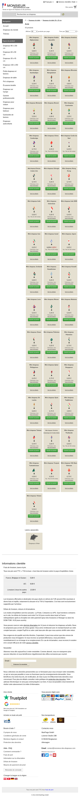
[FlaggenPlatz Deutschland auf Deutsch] (12, 779)
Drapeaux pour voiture (8, 103)
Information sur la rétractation (14, 758)
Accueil (6, 26)
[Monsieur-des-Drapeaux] (20, 7)
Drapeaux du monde (10, 30)
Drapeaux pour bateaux (8, 109)
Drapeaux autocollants (7, 122)
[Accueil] (25, 20)
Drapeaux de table (10, 78)
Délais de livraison (10, 761)
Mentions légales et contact (14, 739)
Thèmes (6, 34)
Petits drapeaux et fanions (9, 72)
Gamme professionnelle (8, 97)
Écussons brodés (9, 85)
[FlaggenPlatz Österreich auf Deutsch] (5, 779)
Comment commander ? (12, 751)
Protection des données (12, 742)
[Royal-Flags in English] (16, 779)
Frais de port (8, 755)
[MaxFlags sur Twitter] (47, 756)
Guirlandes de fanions (8, 116)
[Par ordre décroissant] (77, 31)
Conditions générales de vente (15, 736)
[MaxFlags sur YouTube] (54, 756)
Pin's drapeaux (8, 81)
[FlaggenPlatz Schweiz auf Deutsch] (8, 779)
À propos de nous (10, 732)
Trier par (62, 31)
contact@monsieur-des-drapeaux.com (61, 748)
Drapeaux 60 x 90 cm (9, 53)
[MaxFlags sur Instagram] (50, 756)
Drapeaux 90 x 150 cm (10, 47)
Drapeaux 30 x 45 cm (9, 60)
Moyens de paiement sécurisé (15, 765)
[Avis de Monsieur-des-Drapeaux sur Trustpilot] (15, 700)
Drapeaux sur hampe (8, 90)
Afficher (28, 31)
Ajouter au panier (34, 57)
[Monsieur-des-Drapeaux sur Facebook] (43, 756)
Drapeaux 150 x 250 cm (10, 66)
